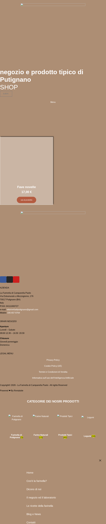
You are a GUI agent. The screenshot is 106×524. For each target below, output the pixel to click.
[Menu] (53, 98)
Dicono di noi (33, 489)
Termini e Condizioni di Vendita (53, 372)
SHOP (9, 87)
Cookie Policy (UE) (53, 366)
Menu (53, 102)
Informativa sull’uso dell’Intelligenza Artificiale (53, 378)
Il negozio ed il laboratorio (41, 497)
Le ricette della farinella (39, 505)
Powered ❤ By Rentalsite (11, 390)
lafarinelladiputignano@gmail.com (22, 309)
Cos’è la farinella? (36, 481)
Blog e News (33, 514)
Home (29, 472)
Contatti (30, 522)
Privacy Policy (53, 360)
